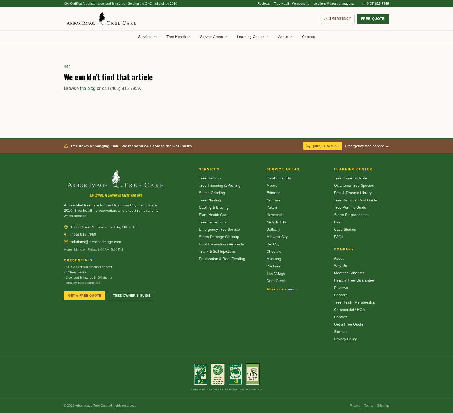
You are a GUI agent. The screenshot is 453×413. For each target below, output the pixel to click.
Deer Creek (276, 281)
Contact (308, 37)
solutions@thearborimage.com (335, 3)
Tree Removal (210, 178)
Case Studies (345, 229)
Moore (272, 185)
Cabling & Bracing (214, 207)
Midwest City (277, 237)
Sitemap (341, 331)
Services (145, 37)
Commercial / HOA (349, 309)
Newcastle (275, 215)
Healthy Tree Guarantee (354, 280)
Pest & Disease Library (353, 193)
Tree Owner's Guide (132, 296)
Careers (340, 295)
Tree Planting (210, 200)
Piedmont (274, 266)
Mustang (274, 259)
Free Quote (373, 19)
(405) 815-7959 (378, 3)
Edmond (274, 193)
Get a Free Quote (84, 296)
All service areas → (283, 289)
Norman (273, 200)
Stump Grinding (212, 193)
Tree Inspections (212, 222)
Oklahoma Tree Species (354, 185)
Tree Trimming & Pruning (219, 185)
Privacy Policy (345, 339)
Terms (368, 406)
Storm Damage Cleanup (219, 237)
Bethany (273, 229)
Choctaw (274, 251)
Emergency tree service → (367, 146)
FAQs (338, 237)
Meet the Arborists (349, 273)
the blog (87, 88)
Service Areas (211, 37)
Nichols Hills (277, 222)
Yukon (272, 207)
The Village (276, 273)
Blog (337, 222)
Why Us (340, 265)
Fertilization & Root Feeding (222, 259)
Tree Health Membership (291, 3)
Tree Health (176, 37)
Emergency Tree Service (219, 229)
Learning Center (250, 37)
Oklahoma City (279, 178)
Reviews (263, 3)
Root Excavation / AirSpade (221, 244)
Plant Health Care (213, 215)
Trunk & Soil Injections (217, 251)
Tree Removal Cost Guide (355, 200)
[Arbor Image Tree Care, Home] (101, 18)
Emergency (340, 18)
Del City (273, 244)
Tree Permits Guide (350, 207)
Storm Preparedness (351, 215)
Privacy (355, 406)
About (283, 37)
